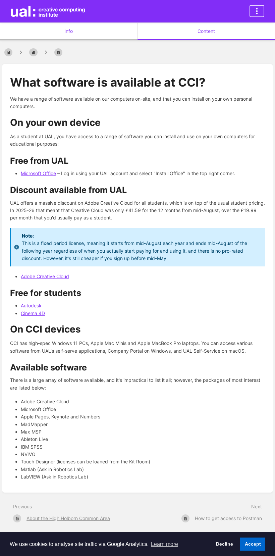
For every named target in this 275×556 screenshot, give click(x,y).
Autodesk (31, 305)
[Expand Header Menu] (257, 11)
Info (68, 31)
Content (206, 31)
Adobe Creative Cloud (45, 276)
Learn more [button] (164, 544)
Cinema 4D (33, 313)
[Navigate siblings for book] (21, 52)
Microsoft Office (38, 173)
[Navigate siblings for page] (46, 52)
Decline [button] (224, 544)
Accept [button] (253, 544)
